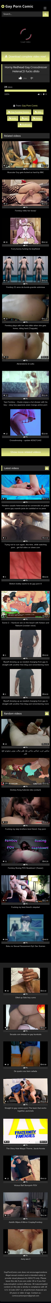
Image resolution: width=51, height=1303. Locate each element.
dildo (39, 112)
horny (38, 118)
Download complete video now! (27, 56)
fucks (14, 118)
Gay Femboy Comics (20, 112)
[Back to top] (43, 1295)
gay (25, 118)
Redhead (26, 125)
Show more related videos (25, 452)
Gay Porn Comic (18, 6)
